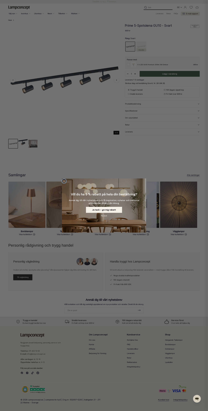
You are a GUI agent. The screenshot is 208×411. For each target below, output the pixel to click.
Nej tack (104, 216)
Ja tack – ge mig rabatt (104, 209)
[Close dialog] (64, 181)
